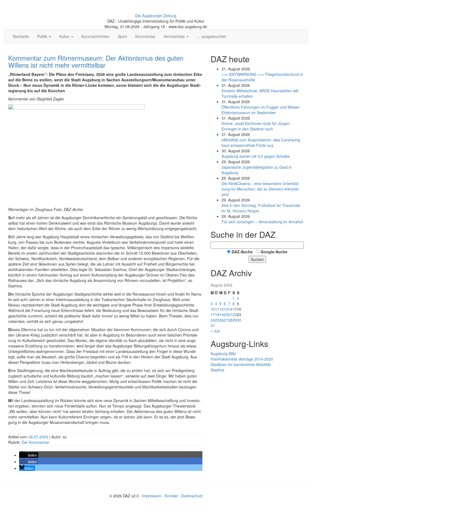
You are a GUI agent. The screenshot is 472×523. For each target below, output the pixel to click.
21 (230, 314)
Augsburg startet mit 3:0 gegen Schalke (256, 156)
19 (221, 314)
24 (213, 320)
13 (226, 309)
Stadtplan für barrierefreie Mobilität (241, 364)
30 (239, 320)
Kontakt (171, 495)
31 (213, 325)
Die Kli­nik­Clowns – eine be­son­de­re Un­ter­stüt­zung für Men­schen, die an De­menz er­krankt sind (261, 189)
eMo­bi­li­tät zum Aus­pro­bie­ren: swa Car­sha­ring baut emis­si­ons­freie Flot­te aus (261, 142)
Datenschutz (192, 495)
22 (234, 314)
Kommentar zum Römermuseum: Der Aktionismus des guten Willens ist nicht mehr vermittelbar (95, 61)
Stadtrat (217, 370)
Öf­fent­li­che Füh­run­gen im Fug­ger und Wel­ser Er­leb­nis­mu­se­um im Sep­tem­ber (261, 109)
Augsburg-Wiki (223, 353)
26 (221, 320)
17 (213, 314)
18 (217, 314)
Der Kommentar (35, 442)
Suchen (257, 259)
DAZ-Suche (242, 251)
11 (217, 309)
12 (221, 309)
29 (234, 320)
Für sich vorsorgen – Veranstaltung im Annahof (262, 221)
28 (230, 320)
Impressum (151, 495)
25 (217, 320)
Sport (122, 36)
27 (226, 320)
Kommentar (145, 36)
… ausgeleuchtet (211, 36)
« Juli (215, 331)
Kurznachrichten (95, 36)
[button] (28, 455)
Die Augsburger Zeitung (155, 15)
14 (230, 309)
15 (234, 309)
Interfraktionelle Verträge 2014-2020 (242, 359)
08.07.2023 (38, 436)
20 (226, 314)
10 (213, 309)
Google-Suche (274, 251)
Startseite (21, 36)
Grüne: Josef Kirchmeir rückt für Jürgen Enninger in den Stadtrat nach (256, 126)
